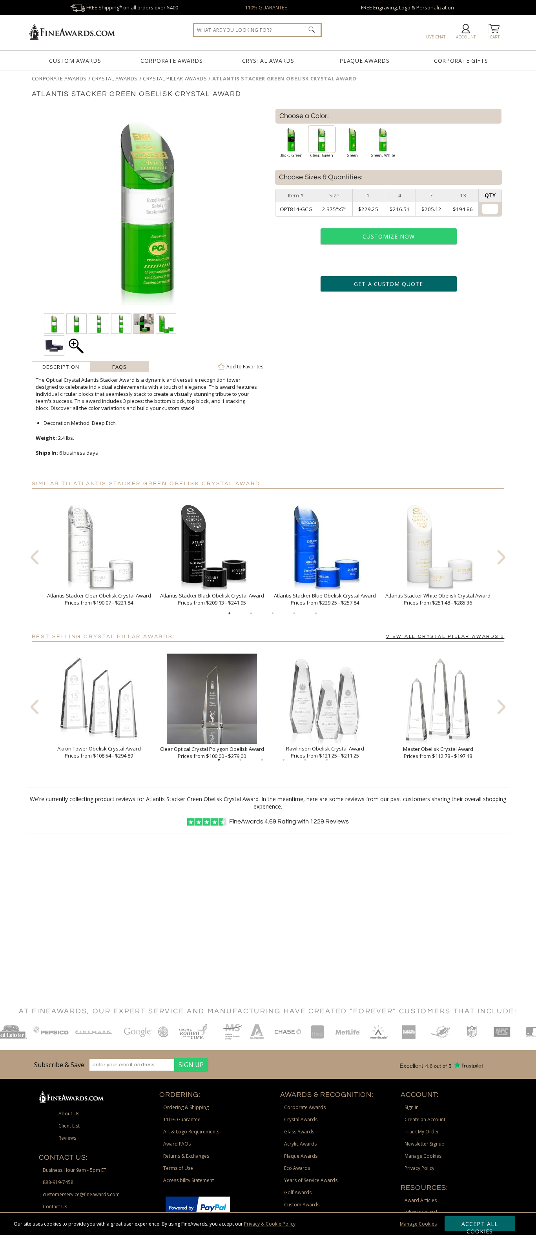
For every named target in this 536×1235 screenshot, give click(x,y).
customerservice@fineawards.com (81, 1194)
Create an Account (425, 1119)
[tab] (61, 366)
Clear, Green (321, 155)
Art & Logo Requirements (191, 1131)
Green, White (382, 155)
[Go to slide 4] (294, 614)
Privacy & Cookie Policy (269, 1223)
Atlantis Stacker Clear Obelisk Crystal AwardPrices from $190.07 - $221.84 (99, 599)
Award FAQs (177, 1143)
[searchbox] (257, 30)
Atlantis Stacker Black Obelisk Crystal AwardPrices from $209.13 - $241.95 (212, 599)
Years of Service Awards (310, 1180)
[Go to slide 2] (251, 614)
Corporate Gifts (461, 60)
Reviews (329, 821)
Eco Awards (297, 1168)
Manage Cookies (418, 1223)
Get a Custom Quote (388, 284)
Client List (69, 1125)
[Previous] (34, 557)
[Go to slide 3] (273, 614)
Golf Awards (298, 1192)
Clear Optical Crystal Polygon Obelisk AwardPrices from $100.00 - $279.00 (212, 752)
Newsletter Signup (425, 1143)
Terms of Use (178, 1168)
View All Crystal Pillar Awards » (445, 636)
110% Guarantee (182, 1119)
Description (60, 366)
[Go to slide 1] (229, 614)
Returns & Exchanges (186, 1156)
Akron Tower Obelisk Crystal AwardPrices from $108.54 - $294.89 (99, 752)
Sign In (412, 1107)
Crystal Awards (268, 60)
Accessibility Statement (188, 1180)
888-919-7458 (58, 1182)
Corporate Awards (171, 60)
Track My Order (422, 1131)
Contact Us (55, 1206)
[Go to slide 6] (327, 760)
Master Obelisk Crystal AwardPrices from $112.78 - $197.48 (438, 752)
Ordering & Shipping (186, 1107)
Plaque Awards (364, 60)
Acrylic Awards (300, 1143)
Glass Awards (299, 1131)
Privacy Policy (419, 1168)
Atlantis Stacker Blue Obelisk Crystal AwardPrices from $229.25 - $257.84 (325, 599)
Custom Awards (75, 60)
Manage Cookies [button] (423, 1156)
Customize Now (389, 236)
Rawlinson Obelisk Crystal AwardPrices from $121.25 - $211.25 (325, 752)
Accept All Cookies (479, 1225)
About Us (68, 1113)
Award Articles (421, 1200)
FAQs (119, 366)
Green (352, 155)
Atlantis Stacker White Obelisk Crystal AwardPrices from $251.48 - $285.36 (437, 599)
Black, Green (291, 155)
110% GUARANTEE (266, 7)
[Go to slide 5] (316, 614)
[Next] (501, 557)
